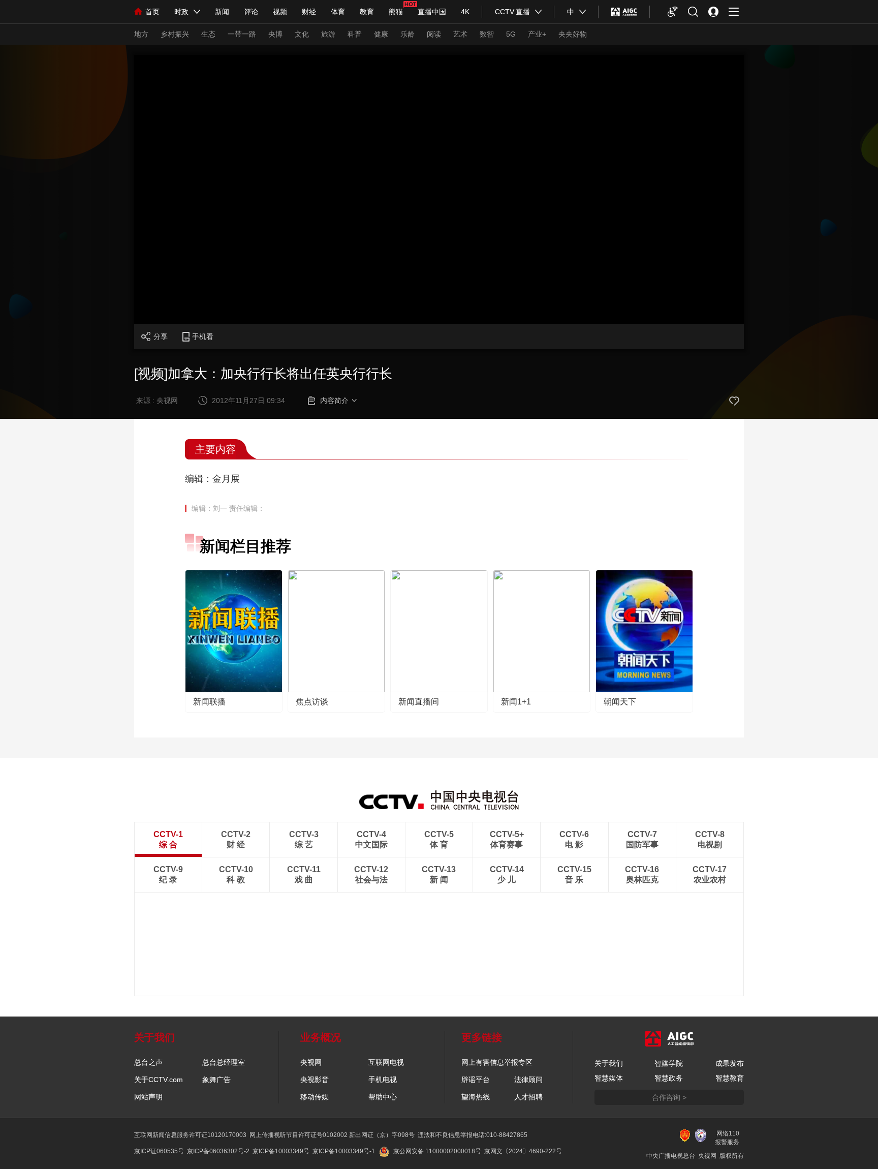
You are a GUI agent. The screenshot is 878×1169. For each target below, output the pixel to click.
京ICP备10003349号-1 (343, 1151)
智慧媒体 (608, 1078)
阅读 (434, 34)
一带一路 (242, 34)
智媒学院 (668, 1063)
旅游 (328, 34)
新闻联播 (209, 701)
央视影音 (314, 1079)
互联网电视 (386, 1062)
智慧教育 (729, 1078)
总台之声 (148, 1062)
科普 (355, 34)
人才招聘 (528, 1097)
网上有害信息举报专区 (496, 1062)
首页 (152, 12)
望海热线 (475, 1097)
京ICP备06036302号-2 (218, 1151)
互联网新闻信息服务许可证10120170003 (190, 1135)
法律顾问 (528, 1079)
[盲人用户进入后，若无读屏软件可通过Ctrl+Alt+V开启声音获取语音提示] (673, 12)
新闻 (222, 12)
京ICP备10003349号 (281, 1151)
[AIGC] (624, 12)
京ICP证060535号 (159, 1151)
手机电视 (382, 1079)
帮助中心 (382, 1097)
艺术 (460, 34)
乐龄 (407, 34)
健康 (381, 34)
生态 (208, 34)
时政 (181, 12)
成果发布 (729, 1063)
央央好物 (572, 34)
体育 (338, 12)
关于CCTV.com (158, 1079)
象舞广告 (216, 1079)
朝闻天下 (620, 701)
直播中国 (432, 12)
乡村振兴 (175, 34)
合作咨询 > (669, 1097)
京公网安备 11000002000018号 (437, 1151)
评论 (251, 12)
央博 (275, 34)
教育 (367, 12)
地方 (141, 34)
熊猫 (396, 12)
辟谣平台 (475, 1079)
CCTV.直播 (512, 12)
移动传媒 (314, 1097)
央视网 (311, 1062)
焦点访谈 (312, 701)
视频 (280, 12)
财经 (309, 12)
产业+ (537, 34)
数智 (487, 34)
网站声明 (148, 1097)
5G (511, 34)
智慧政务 (668, 1078)
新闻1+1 (516, 701)
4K (465, 12)
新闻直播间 (418, 701)
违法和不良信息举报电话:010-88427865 (472, 1135)
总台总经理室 (223, 1062)
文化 (302, 34)
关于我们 (608, 1063)
